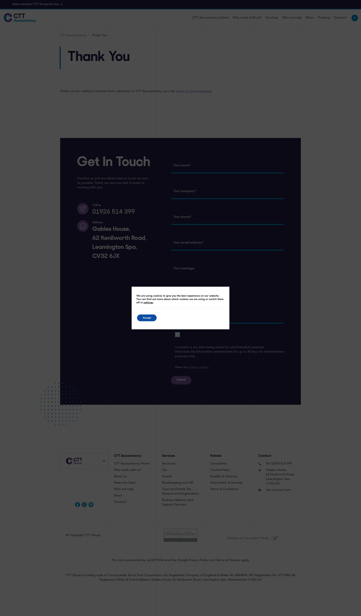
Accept (147, 318)
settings (148, 302)
